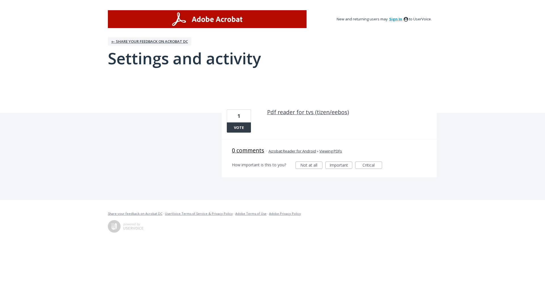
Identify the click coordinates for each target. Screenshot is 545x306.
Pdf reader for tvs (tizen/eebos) (308, 112)
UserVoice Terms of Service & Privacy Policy (199, 213)
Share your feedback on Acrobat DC (135, 213)
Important (341, 165)
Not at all (311, 165)
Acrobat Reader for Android (292, 151)
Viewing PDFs (330, 151)
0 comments (248, 150)
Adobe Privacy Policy (285, 213)
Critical (372, 165)
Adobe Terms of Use (251, 213)
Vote (239, 127)
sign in (395, 19)
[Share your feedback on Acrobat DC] (207, 19)
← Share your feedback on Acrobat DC (149, 41)
